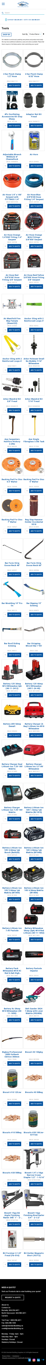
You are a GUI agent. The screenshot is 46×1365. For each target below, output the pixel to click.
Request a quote (13, 1297)
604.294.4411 (18, 20)
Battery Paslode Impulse (34, 969)
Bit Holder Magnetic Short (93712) (34, 1254)
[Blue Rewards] (43, 1360)
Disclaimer (15, 1356)
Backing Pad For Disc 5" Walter (34, 480)
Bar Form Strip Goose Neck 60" (34, 564)
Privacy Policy (6, 1356)
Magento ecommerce (8, 1358)
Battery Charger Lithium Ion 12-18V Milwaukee (34, 766)
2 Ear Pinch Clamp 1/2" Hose (12, 75)
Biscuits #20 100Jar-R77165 (34, 1133)
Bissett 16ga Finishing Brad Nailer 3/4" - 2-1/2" (34, 1215)
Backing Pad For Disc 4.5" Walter (12, 480)
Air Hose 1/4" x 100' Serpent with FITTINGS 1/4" (12, 197)
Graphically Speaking (24, 1358)
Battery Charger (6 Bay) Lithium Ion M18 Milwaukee (34, 726)
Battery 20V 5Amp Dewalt (12, 725)
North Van (27, 20)
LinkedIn (38, 1360)
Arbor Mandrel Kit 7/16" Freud (34, 400)
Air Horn (34, 154)
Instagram (34, 1360)
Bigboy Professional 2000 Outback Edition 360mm (12, 1054)
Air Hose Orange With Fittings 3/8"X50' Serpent (34, 237)
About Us (5, 1305)
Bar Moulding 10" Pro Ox (12, 604)
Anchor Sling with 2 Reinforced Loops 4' (34, 319)
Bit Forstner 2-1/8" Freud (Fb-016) (12, 1254)
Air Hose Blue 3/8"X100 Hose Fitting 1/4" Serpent (34, 197)
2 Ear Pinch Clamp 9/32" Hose (34, 75)
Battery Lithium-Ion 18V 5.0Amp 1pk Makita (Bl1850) (12, 890)
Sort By (25, 34)
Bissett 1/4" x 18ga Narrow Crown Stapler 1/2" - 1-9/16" (34, 1175)
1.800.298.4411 (15, 1320)
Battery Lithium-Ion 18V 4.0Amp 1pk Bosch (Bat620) (12, 850)
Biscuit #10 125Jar (12, 1092)
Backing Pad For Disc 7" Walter (12, 520)
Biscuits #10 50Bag (12, 1132)
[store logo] (23, 4)
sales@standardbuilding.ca (12, 1326)
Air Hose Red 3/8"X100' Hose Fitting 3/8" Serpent (12, 277)
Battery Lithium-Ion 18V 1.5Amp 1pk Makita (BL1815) (34, 809)
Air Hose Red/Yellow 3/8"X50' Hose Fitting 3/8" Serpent (34, 277)
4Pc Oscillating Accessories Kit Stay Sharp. (12, 116)
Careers (5, 1316)
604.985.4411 (36, 20)
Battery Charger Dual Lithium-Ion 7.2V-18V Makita (12, 766)
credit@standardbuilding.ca (12, 1328)
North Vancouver (8, 1313)
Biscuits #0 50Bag (34, 1092)
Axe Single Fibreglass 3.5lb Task (34, 440)
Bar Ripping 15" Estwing (34, 604)
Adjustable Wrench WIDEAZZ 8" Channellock (12, 156)
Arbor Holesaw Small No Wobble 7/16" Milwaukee (34, 361)
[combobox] (23, 13)
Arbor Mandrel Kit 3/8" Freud (12, 400)
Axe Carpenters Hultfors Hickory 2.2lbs (12, 441)
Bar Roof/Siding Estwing (12, 644)
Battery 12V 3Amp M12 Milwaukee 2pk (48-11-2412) (12, 686)
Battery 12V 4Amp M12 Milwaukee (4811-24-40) (34, 686)
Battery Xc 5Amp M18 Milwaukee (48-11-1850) (12, 1010)
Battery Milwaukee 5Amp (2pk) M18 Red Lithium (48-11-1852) (34, 930)
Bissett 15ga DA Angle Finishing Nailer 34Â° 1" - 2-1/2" (12, 1215)
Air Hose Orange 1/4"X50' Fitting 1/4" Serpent (12, 237)
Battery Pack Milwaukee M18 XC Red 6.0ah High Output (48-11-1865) (12, 970)
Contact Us (6, 1308)
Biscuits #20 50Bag (12, 1173)
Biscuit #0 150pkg (34, 1052)
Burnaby (11, 20)
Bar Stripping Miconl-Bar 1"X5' (34, 644)
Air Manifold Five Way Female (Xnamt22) (12, 320)
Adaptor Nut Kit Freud (34, 115)
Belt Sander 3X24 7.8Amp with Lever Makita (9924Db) (34, 1010)
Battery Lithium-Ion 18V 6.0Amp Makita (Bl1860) (34, 890)
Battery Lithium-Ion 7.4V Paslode (12, 929)
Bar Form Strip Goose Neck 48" (12, 564)
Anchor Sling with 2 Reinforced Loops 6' (12, 360)
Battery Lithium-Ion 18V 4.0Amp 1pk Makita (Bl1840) (34, 850)
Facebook (29, 1360)
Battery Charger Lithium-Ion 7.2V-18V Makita (12, 809)
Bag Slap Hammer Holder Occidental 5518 (34, 521)
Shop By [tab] (6, 35)
